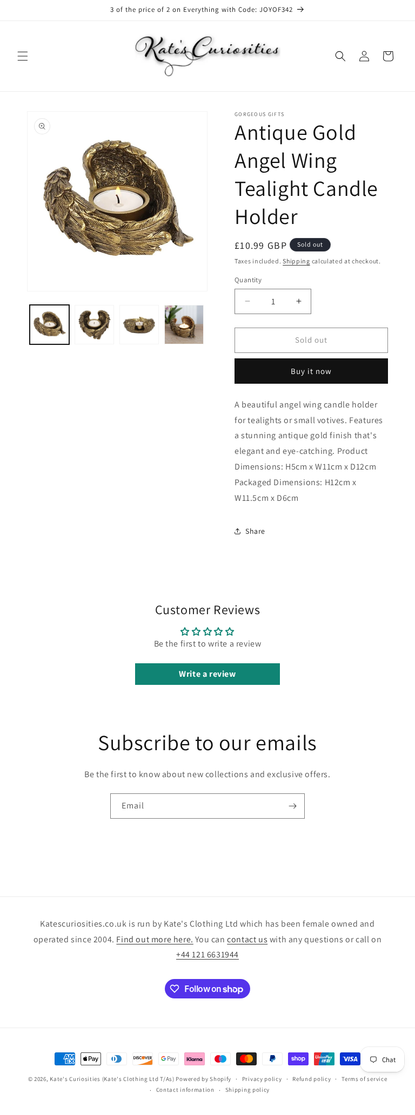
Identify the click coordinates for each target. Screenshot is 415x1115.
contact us (247, 939)
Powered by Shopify (203, 1079)
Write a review (207, 673)
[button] (23, 56)
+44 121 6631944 (207, 954)
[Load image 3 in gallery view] (139, 324)
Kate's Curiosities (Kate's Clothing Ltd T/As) (112, 1079)
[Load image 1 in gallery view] (49, 324)
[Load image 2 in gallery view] (94, 324)
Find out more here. (154, 939)
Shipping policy (247, 1089)
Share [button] (255, 531)
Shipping (296, 261)
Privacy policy (262, 1079)
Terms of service (364, 1079)
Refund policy (311, 1079)
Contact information (185, 1089)
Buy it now (311, 371)
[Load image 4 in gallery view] (184, 324)
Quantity (248, 279)
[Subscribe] (292, 806)
